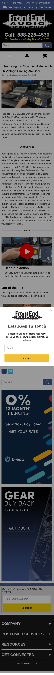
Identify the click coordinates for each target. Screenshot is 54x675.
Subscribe (27, 358)
